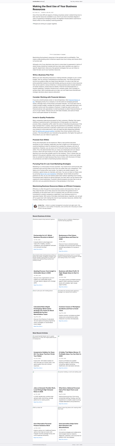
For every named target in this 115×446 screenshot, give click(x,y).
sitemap (73, 444)
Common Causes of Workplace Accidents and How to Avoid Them (69, 308)
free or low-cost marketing (48, 174)
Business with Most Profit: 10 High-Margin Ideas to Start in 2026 (69, 273)
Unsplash (63, 54)
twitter (81, 444)
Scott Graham (57, 54)
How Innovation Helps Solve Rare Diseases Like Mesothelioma (68, 425)
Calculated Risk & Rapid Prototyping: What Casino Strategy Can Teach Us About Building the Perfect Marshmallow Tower (44, 310)
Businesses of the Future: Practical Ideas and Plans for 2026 (68, 237)
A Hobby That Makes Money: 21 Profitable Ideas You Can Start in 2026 (70, 354)
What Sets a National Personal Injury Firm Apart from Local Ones (69, 390)
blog (74, 1)
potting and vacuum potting (46, 131)
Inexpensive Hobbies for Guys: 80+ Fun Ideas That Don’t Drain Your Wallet (44, 354)
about (81, 1)
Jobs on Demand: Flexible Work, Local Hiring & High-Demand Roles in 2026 (45, 390)
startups (77, 1)
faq (71, 1)
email (78, 444)
